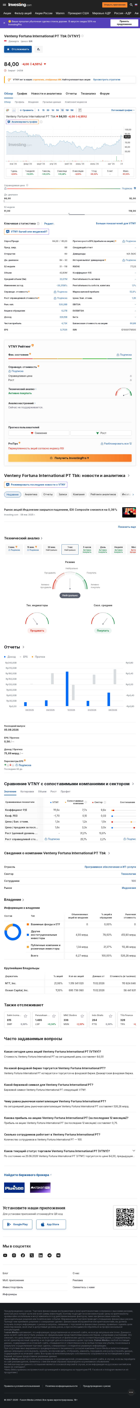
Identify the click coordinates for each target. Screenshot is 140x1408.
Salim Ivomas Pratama (18, 1015)
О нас (76, 1273)
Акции (7, 13)
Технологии (128, 873)
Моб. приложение (13, 1280)
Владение (33, 102)
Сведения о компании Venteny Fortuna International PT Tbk (55, 853)
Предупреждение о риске (96, 1386)
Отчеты (71, 93)
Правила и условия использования (22, 1386)
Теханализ (88, 93)
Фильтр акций (23, 13)
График (22, 93)
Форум (104, 93)
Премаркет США (78, 13)
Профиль (19, 102)
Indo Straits (97, 1015)
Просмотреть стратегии (106, 79)
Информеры (10, 1294)
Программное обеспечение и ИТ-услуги (110, 866)
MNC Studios (70, 1015)
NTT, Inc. (10, 983)
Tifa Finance (126, 1015)
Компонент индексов (76, 102)
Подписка (127, 188)
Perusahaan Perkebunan (47, 1015)
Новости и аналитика (46, 93)
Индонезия (129, 887)
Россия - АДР (122, 13)
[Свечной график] (7, 110)
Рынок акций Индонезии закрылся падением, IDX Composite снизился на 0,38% (60, 509)
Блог (5, 1273)
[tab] (14, 549)
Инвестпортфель (13, 1287)
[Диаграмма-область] (14, 110)
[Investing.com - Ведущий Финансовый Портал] (20, 5)
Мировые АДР (101, 13)
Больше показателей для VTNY (116, 223)
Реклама (78, 1280)
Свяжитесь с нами (84, 1287)
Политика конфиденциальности (61, 1386)
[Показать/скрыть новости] (80, 110)
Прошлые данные (52, 102)
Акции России (43, 13)
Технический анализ (22, 538)
